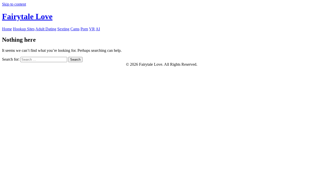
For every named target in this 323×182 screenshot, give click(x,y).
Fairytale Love (27, 16)
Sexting (63, 29)
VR (92, 29)
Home (7, 29)
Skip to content (14, 4)
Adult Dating (45, 29)
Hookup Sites (24, 29)
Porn (84, 29)
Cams (74, 29)
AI (98, 29)
